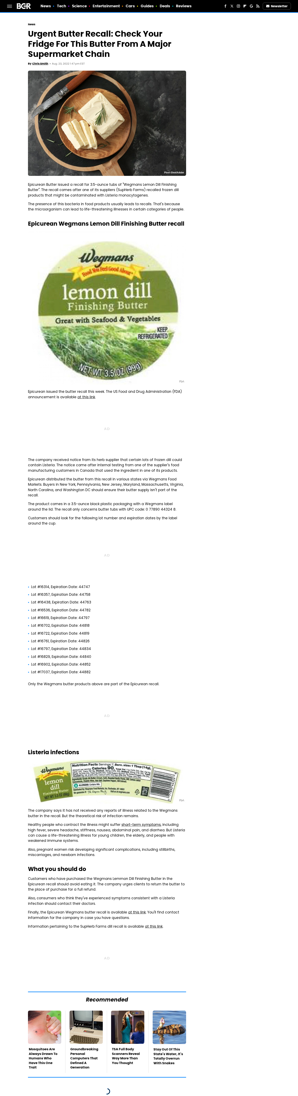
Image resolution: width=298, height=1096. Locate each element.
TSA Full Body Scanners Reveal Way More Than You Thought (126, 1056)
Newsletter (279, 6)
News (46, 6)
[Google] (251, 6)
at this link (86, 397)
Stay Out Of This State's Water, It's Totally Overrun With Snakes (168, 1056)
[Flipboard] (245, 6)
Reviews (184, 6)
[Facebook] (225, 6)
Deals (165, 6)
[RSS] (257, 6)
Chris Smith (40, 63)
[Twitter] (232, 6)
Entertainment (106, 6)
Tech (61, 6)
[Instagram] (238, 6)
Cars (130, 6)
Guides (147, 6)
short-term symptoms (141, 825)
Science (79, 6)
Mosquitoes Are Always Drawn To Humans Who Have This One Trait (43, 1058)
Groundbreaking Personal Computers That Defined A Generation (84, 1058)
